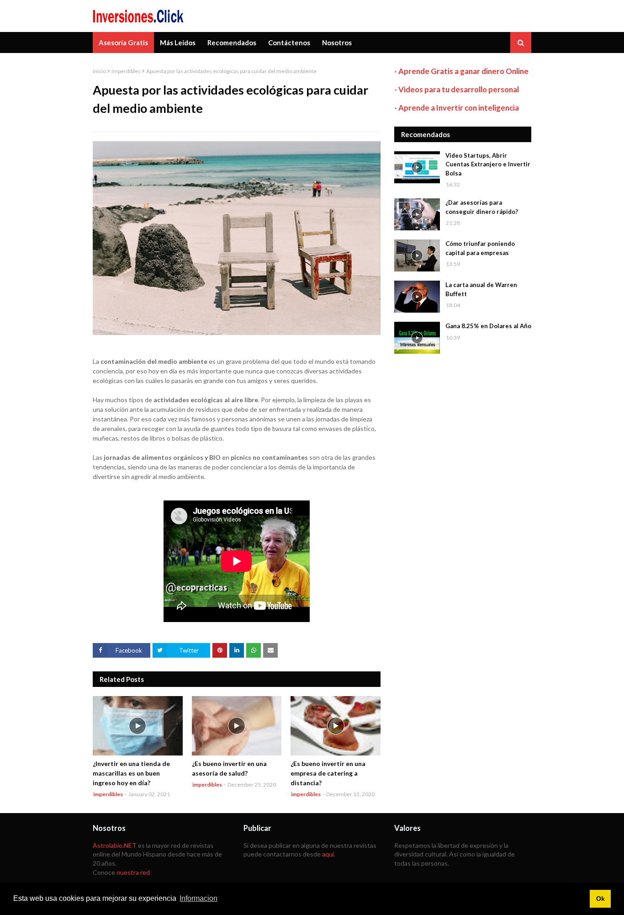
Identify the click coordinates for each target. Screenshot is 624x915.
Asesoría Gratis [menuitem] (123, 42)
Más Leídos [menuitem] (178, 42)
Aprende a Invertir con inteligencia (458, 107)
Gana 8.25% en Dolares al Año (488, 326)
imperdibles (126, 71)
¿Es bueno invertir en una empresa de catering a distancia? (328, 773)
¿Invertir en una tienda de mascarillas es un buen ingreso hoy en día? (131, 773)
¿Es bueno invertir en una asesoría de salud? (229, 768)
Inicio (99, 71)
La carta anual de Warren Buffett (481, 289)
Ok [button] (600, 898)
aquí (328, 854)
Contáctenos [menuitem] (289, 42)
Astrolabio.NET (115, 845)
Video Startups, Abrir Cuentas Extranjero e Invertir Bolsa (487, 164)
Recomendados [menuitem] (231, 42)
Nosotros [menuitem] (337, 42)
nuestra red (133, 872)
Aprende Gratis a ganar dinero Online (463, 71)
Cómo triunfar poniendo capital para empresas (480, 248)
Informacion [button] (198, 898)
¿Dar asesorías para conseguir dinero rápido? (481, 207)
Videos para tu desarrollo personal (458, 89)
